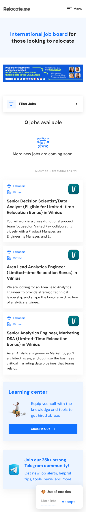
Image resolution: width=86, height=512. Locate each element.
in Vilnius (40, 206)
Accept (68, 501)
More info (48, 501)
